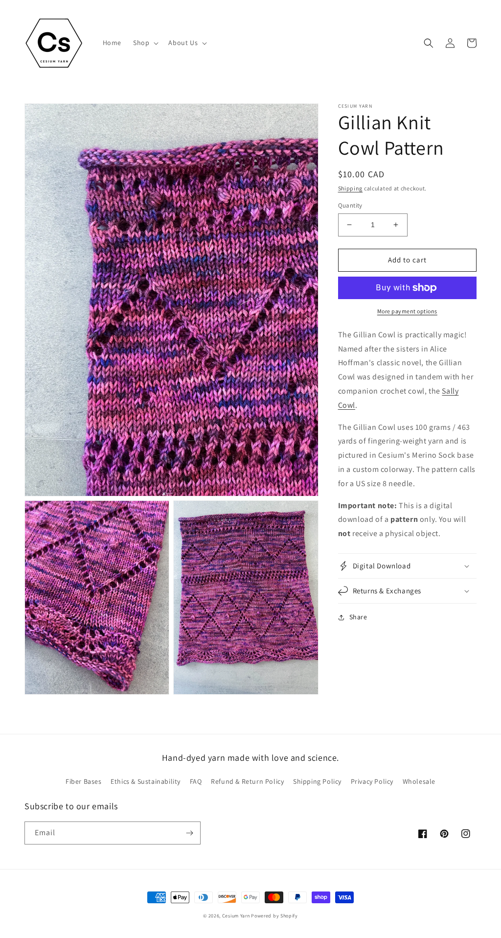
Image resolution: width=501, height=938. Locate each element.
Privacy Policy (372, 781)
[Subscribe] (189, 832)
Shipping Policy (317, 781)
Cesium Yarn (236, 916)
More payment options (407, 311)
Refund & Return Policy (247, 781)
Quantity (350, 205)
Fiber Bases (84, 781)
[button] (144, 42)
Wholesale (419, 781)
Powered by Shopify (274, 916)
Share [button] (358, 616)
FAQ (196, 781)
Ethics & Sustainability (146, 781)
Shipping (350, 188)
